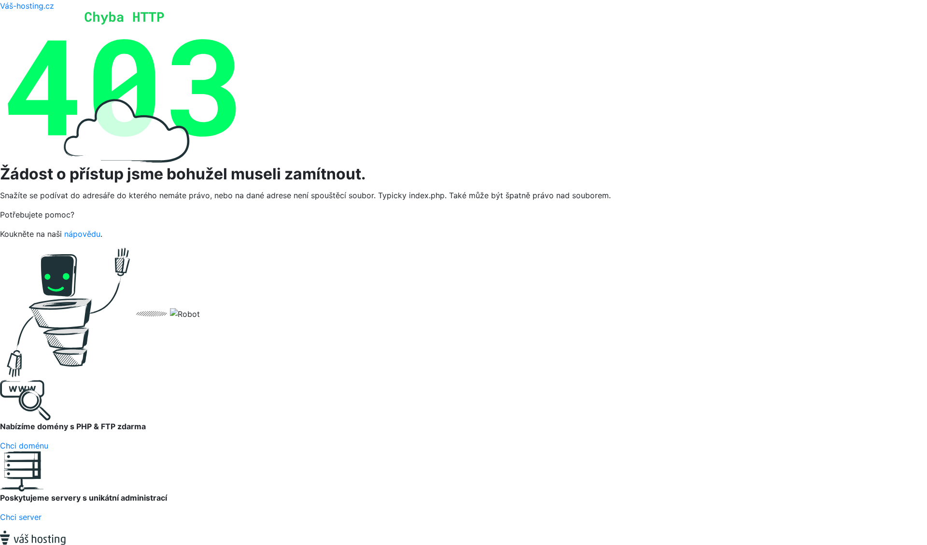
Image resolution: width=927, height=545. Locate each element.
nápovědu (82, 234)
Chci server (21, 517)
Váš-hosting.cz (27, 6)
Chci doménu (24, 445)
